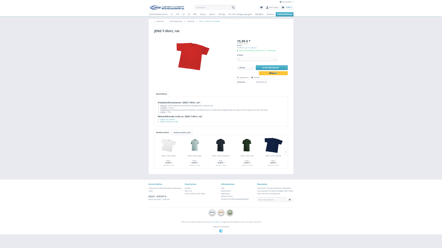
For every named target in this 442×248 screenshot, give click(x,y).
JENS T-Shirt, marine (273, 156)
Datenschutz (226, 191)
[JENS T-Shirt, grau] (195, 145)
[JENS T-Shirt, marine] (273, 145)
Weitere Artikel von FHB (168, 122)
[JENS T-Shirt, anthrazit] (221, 145)
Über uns (188, 191)
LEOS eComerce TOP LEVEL (195, 194)
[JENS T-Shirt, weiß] (169, 145)
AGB (222, 188)
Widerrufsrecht (227, 196)
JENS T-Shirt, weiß (168, 156)
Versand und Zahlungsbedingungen (235, 199)
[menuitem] (215, 7)
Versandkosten (216, 222)
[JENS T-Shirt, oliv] (247, 145)
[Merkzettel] (261, 7)
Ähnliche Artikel (162, 132)
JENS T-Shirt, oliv (247, 156)
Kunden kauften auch (182, 132)
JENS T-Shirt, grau (195, 156)
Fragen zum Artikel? (167, 119)
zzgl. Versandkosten (250, 48)
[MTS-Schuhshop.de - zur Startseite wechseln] (167, 8)
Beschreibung (161, 94)
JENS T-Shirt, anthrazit (221, 156)
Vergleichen (244, 77)
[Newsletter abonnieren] (289, 199)
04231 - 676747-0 (157, 196)
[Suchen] (233, 7)
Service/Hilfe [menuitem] (286, 2)
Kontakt (188, 188)
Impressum (225, 194)
